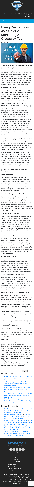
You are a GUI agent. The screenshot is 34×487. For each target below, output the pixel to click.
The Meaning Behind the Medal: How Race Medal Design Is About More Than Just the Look (17, 433)
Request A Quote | (23, 13)
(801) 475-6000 (21, 446)
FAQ (14, 455)
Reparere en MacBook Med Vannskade (15, 420)
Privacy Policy (12, 466)
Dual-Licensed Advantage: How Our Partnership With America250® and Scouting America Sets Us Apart (17, 401)
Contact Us (16, 461)
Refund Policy (12, 464)
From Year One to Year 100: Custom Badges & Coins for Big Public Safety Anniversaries (18, 410)
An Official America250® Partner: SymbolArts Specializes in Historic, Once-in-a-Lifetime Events (18, 378)
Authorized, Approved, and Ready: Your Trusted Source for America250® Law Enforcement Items (16, 383)
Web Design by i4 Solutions (20, 476)
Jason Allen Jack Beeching (12, 431)
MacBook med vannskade (12, 409)
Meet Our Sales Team (14, 468)
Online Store (16, 459)
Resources (16, 454)
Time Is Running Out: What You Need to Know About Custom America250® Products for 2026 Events (18, 395)
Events (15, 457)
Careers (10, 470)
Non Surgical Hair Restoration (13, 414)
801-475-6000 (11, 13)
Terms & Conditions (23, 481)
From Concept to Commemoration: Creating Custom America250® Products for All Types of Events (17, 389)
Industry (15, 452)
